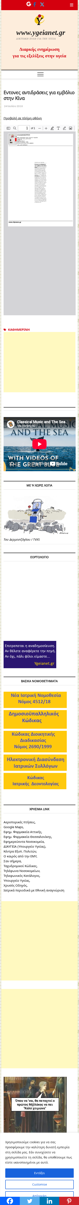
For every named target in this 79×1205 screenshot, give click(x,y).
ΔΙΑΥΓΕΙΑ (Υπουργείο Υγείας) (24, 846)
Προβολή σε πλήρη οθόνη (23, 118)
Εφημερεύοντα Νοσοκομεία (24, 841)
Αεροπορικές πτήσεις (19, 822)
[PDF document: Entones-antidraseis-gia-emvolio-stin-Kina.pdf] (40, 220)
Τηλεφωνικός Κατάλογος (21, 875)
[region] (39, 1169)
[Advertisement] (40, 362)
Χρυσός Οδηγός (15, 885)
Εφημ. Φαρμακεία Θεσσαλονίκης (27, 837)
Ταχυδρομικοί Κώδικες (20, 866)
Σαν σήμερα (12, 861)
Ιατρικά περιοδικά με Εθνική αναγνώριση (34, 890)
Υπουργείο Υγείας (16, 880)
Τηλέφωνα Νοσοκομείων (21, 871)
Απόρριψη (39, 1196)
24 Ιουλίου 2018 (13, 106)
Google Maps (13, 827)
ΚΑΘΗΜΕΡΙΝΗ (19, 329)
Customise (39, 1184)
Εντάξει (39, 1173)
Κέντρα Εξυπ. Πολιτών (20, 851)
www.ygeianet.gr (40, 32)
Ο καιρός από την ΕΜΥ (20, 856)
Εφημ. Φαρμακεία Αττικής (22, 832)
